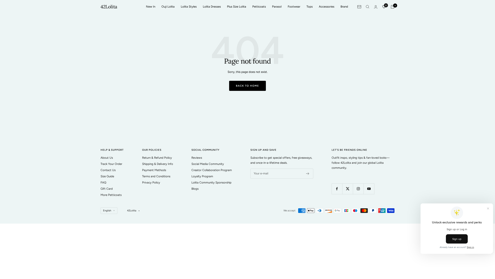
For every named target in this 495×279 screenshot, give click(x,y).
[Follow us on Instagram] (358, 188)
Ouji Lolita (168, 6)
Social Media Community (207, 164)
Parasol (277, 6)
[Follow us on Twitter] (347, 188)
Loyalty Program (202, 176)
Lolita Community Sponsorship (211, 182)
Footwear (294, 6)
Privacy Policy (151, 182)
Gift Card (107, 188)
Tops (309, 6)
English (107, 210)
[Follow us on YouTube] (369, 188)
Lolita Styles (189, 6)
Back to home (247, 85)
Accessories (326, 6)
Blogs (195, 188)
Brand (344, 6)
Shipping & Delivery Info (157, 164)
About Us (107, 157)
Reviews (196, 157)
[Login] (375, 7)
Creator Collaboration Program (211, 170)
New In (150, 6)
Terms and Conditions (156, 176)
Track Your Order (111, 164)
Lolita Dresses (212, 6)
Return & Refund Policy (157, 157)
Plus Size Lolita (236, 6)
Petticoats (259, 6)
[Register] (307, 173)
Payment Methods (154, 170)
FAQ (103, 182)
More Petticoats (111, 195)
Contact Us (108, 170)
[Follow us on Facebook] (337, 188)
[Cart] (392, 7)
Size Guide (107, 176)
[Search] (367, 7)
